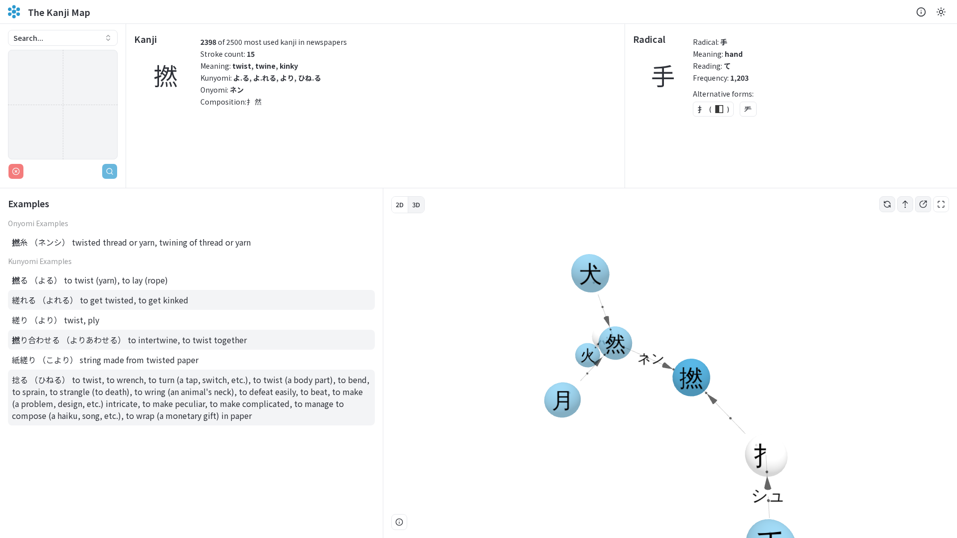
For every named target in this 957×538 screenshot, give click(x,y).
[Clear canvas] (16, 171)
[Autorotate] (887, 204)
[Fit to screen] (941, 204)
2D (400, 204)
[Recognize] (110, 171)
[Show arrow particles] (905, 204)
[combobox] (63, 38)
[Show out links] (923, 204)
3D (416, 204)
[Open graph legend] (399, 522)
